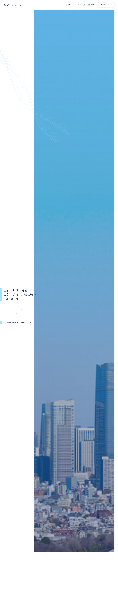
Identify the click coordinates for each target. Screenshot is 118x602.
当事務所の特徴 (70, 4)
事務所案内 (91, 4)
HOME (61, 4)
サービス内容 (81, 4)
